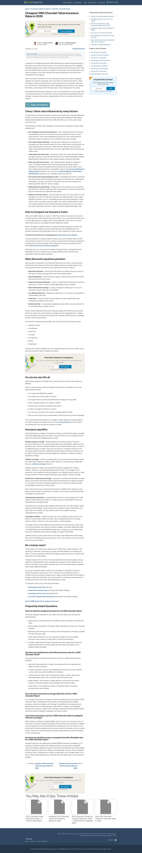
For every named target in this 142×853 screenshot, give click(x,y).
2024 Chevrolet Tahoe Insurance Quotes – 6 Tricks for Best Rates (34, 819)
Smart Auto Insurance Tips (38, 590)
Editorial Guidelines (32, 54)
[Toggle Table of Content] (37, 104)
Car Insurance (92, 2)
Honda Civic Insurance (98, 58)
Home (27, 9)
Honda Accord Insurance (99, 68)
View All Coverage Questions (101, 44)
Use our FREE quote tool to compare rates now (41, 601)
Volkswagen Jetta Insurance (100, 60)
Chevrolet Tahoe (64, 9)
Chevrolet (55, 9)
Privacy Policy (82, 849)
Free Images (103, 849)
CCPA (109, 849)
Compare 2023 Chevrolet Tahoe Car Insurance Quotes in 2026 (59, 819)
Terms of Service (93, 849)
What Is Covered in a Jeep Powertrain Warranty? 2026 (100, 24)
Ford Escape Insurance (99, 52)
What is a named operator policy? (102, 16)
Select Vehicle (67, 2)
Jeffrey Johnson (48, 42)
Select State (77, 2)
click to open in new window (67, 235)
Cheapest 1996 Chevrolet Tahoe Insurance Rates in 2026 (44, 766)
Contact (74, 849)
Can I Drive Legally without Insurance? (42, 596)
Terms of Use (66, 33)
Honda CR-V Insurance (98, 71)
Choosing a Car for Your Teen (39, 593)
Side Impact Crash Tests (37, 587)
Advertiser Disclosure (78, 48)
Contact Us (33, 841)
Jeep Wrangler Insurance (99, 74)
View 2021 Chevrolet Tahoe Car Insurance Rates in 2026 (105, 819)
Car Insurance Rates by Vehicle (40, 9)
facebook (116, 840)
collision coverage (38, 464)
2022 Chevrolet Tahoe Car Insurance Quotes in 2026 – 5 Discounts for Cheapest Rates (82, 820)
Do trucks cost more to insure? (101, 33)
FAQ (85, 2)
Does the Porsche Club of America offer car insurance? (102, 41)
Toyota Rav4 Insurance (99, 63)
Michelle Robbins (71, 42)
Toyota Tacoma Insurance (100, 55)
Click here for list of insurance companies (44, 245)
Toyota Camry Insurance (99, 66)
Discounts (102, 2)
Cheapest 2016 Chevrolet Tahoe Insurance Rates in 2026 (68, 766)
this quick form (65, 422)
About (27, 841)
